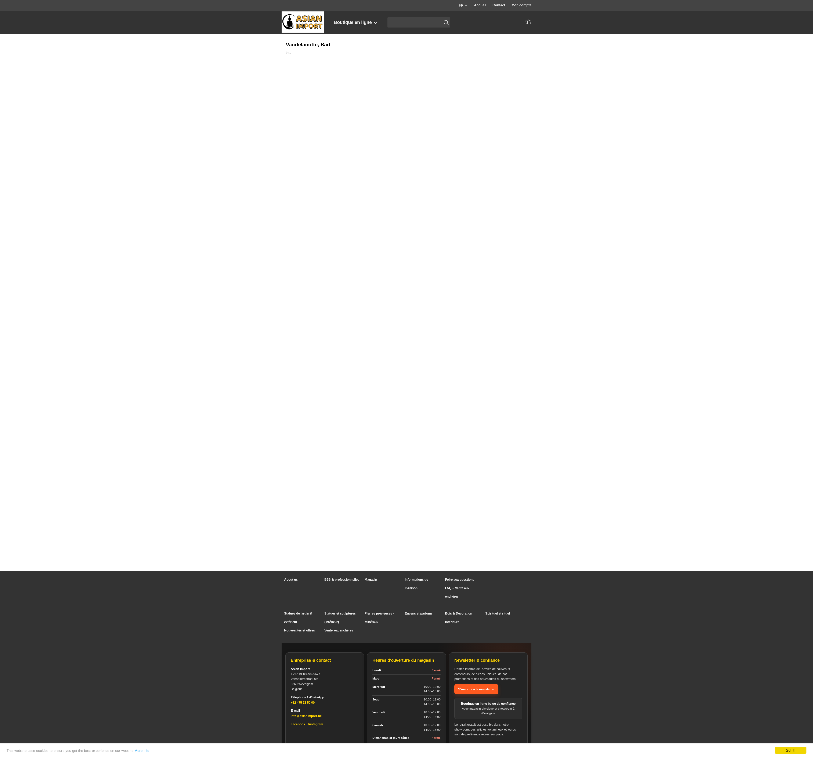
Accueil (480, 5)
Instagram (315, 724)
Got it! (790, 750)
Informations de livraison (416, 584)
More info (141, 750)
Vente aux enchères (338, 630)
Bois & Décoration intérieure (458, 618)
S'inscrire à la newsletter (476, 689)
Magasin (371, 579)
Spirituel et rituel (497, 613)
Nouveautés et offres (299, 630)
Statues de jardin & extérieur (298, 618)
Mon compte (521, 5)
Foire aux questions (459, 579)
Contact (498, 5)
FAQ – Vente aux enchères (457, 592)
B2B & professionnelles (341, 579)
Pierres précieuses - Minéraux (379, 618)
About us (291, 579)
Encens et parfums (419, 613)
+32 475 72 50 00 (303, 702)
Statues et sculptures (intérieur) (340, 618)
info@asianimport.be (306, 716)
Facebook (298, 724)
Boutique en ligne (353, 22)
